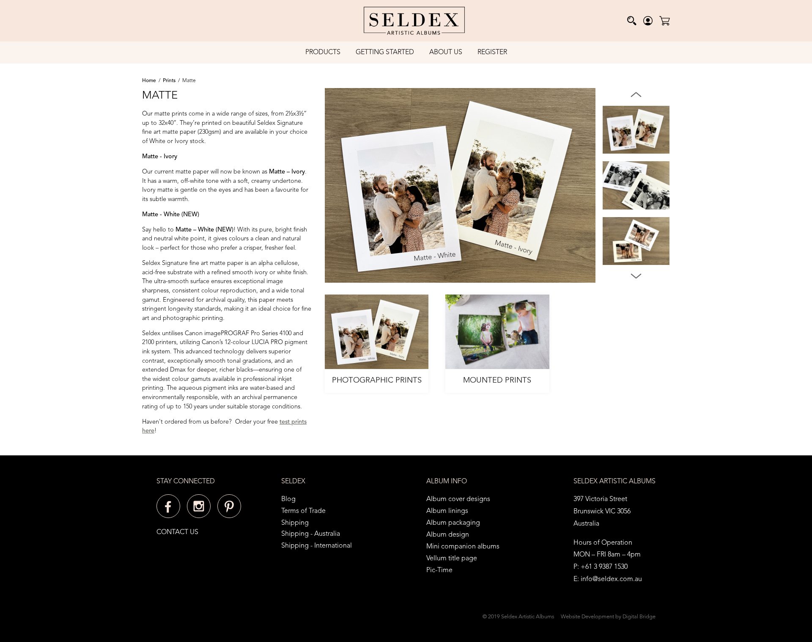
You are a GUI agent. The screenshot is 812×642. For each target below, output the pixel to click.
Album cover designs (458, 499)
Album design (447, 535)
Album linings (447, 511)
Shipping (295, 523)
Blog (288, 499)
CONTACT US (177, 532)
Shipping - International (316, 546)
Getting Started (385, 52)
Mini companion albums (462, 546)
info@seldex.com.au (611, 579)
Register (492, 52)
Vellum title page (451, 558)
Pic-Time (439, 570)
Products (322, 52)
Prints (169, 80)
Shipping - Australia (310, 534)
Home (149, 80)
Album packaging (453, 523)
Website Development (587, 617)
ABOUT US (445, 52)
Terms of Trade (303, 511)
